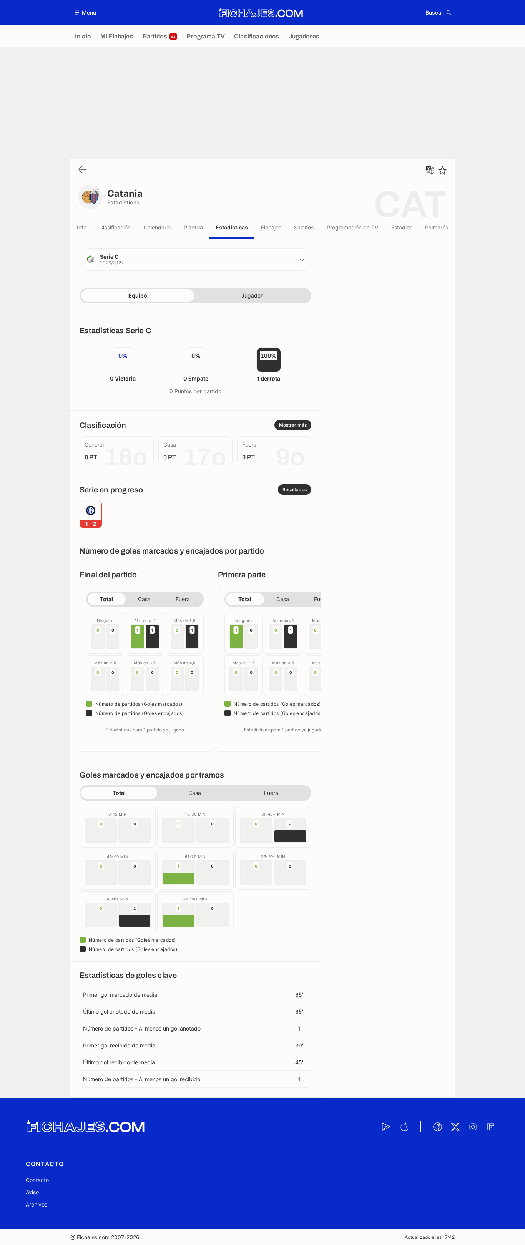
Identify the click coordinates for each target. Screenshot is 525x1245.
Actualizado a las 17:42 (430, 1237)
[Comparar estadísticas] (430, 170)
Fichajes (271, 227)
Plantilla (193, 227)
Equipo (137, 295)
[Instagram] (472, 1126)
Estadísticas (232, 227)
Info (81, 227)
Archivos (36, 1204)
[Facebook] (437, 1126)
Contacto (37, 1180)
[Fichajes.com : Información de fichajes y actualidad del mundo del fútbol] (260, 12)
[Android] (386, 1126)
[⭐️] (442, 170)
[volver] (82, 170)
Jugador (251, 295)
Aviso (32, 1192)
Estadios (401, 227)
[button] (85, 12)
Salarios (304, 227)
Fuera (183, 599)
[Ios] (404, 1126)
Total (106, 599)
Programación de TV (352, 227)
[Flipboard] (490, 1126)
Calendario (157, 227)
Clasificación (115, 227)
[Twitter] (455, 1126)
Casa (144, 599)
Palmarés (436, 227)
